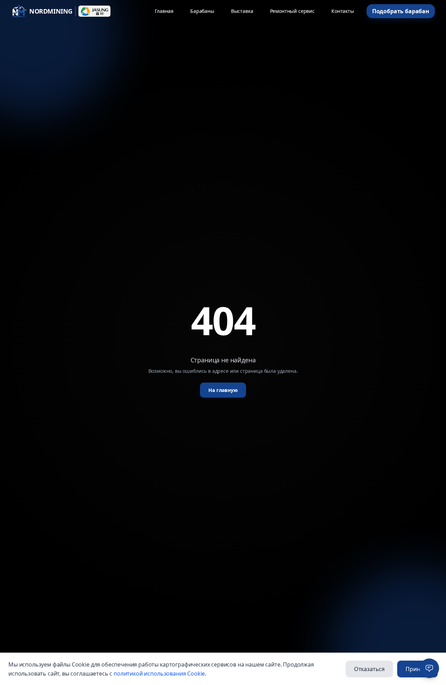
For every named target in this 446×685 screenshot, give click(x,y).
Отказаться (369, 669)
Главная (164, 11)
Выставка (242, 11)
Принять (417, 669)
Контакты (342, 11)
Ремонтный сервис (292, 11)
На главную (222, 390)
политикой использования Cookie (159, 673)
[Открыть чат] (429, 668)
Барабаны (202, 11)
